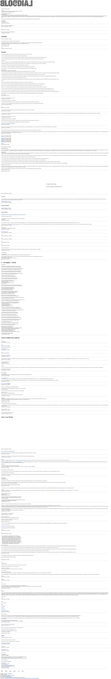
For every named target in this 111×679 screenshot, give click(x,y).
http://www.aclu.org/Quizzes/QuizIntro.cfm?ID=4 (8, 123)
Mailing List (10, 673)
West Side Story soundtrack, (21, 460)
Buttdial (2, 635)
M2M (12, 678)
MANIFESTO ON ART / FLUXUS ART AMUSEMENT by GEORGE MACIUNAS (13, 214)
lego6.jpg (2, 140)
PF (7, 678)
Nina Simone (6, 460)
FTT (14, 678)
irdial (20, 627)
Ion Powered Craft (3, 348)
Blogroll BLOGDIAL (28, 678)
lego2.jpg (2, 136)
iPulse (2, 526)
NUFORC (9, 678)
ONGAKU (23, 678)
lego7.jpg (2, 141)
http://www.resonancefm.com (5, 666)
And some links (3, 341)
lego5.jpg (2, 139)
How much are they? (5, 383)
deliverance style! (8, 355)
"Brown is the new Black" (5, 610)
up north (42, 460)
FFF (16, 678)
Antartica (2, 579)
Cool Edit (2, 607)
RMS (17, 678)
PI (6, 678)
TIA (2, 344)
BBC (5, 94)
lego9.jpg (2, 143)
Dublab (10, 460)
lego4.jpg (2, 138)
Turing (26, 466)
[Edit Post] (11, 26)
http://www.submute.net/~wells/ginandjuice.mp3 (8, 451)
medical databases (62, 490)
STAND (3, 678)
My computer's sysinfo (4, 527)
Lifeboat (4, 146)
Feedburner (7, 676)
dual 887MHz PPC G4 (19, 461)
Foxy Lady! (3, 646)
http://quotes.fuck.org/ (4, 649)
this (22, 113)
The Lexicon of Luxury (4, 231)
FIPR (5, 678)
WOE (32, 678)
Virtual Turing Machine (31, 466)
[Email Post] (9, 32)
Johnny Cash (27, 460)
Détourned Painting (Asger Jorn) (5, 201)
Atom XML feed (8, 675)
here (6, 674)
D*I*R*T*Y (3, 627)
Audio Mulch (3, 609)
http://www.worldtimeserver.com (9, 665)
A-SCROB (20, 678)
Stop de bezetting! (3, 618)
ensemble (8, 630)
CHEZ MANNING (35, 678)
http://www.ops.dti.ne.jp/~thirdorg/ (6, 661)
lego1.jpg (2, 135)
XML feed (10, 676)
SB (13, 678)
